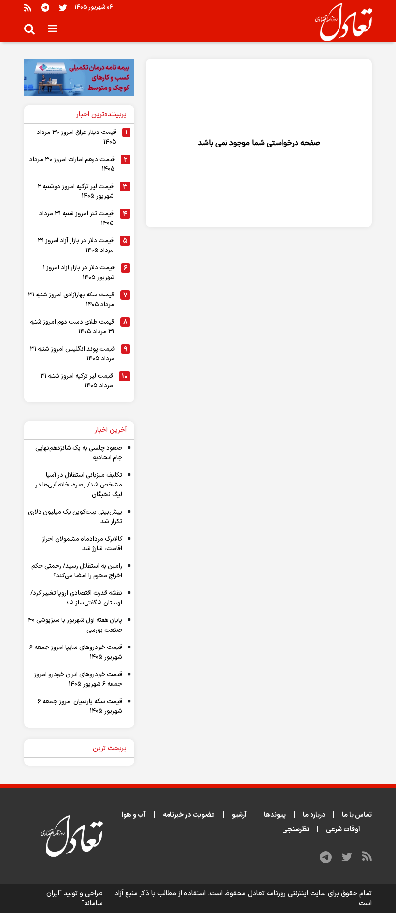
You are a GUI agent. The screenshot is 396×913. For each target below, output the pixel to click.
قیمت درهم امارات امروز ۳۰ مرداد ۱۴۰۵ (72, 164)
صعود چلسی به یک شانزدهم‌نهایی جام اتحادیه (78, 453)
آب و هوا (134, 815)
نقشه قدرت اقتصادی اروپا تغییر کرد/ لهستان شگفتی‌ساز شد (76, 598)
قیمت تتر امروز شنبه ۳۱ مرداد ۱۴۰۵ (76, 218)
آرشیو (239, 815)
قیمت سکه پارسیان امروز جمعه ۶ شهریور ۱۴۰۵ (80, 706)
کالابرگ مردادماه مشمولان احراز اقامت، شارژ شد (82, 544)
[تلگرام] (45, 7)
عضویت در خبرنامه (189, 815)
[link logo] (340, 22)
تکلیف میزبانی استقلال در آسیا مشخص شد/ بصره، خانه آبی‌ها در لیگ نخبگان (78, 485)
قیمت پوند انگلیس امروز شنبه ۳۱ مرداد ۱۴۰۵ (72, 354)
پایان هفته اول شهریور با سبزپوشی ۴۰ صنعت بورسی (75, 625)
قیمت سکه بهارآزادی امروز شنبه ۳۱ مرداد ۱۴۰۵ (71, 299)
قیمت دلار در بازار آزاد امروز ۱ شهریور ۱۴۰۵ (79, 272)
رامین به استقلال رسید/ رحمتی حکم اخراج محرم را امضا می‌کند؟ (76, 571)
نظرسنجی (295, 830)
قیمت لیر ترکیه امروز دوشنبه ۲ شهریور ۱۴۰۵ (76, 191)
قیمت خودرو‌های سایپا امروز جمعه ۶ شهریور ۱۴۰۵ (75, 652)
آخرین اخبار (111, 430)
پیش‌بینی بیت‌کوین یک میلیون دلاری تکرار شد (75, 517)
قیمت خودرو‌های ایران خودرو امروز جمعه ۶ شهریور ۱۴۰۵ (78, 679)
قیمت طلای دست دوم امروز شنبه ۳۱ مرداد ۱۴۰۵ (72, 327)
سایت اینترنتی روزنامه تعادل (287, 893)
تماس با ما (357, 815)
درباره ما (314, 815)
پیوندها (275, 815)
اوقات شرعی (343, 830)
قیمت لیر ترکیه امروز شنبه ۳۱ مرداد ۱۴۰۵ (76, 381)
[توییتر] (63, 7)
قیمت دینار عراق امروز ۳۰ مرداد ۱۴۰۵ (76, 137)
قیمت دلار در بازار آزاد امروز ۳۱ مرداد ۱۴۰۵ (76, 245)
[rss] (27, 7)
